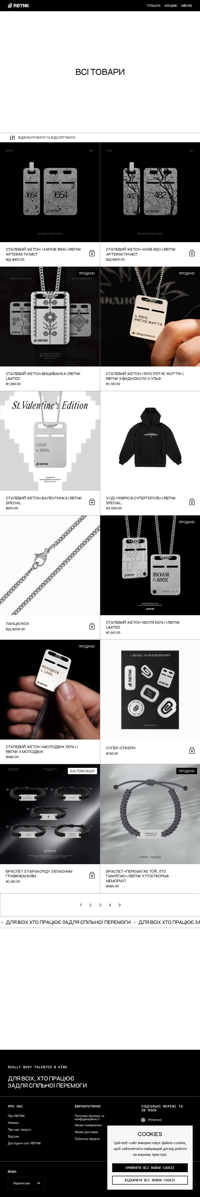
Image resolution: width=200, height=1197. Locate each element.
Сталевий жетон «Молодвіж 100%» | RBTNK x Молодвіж (50, 702)
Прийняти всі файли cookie (150, 1168)
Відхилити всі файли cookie (150, 1180)
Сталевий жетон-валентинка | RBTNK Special (50, 453)
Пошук (154, 5)
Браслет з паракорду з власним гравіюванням (50, 828)
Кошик (171, 5)
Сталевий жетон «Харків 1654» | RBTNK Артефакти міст (50, 204)
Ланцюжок (50, 577)
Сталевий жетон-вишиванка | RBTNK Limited (50, 329)
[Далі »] (120, 905)
